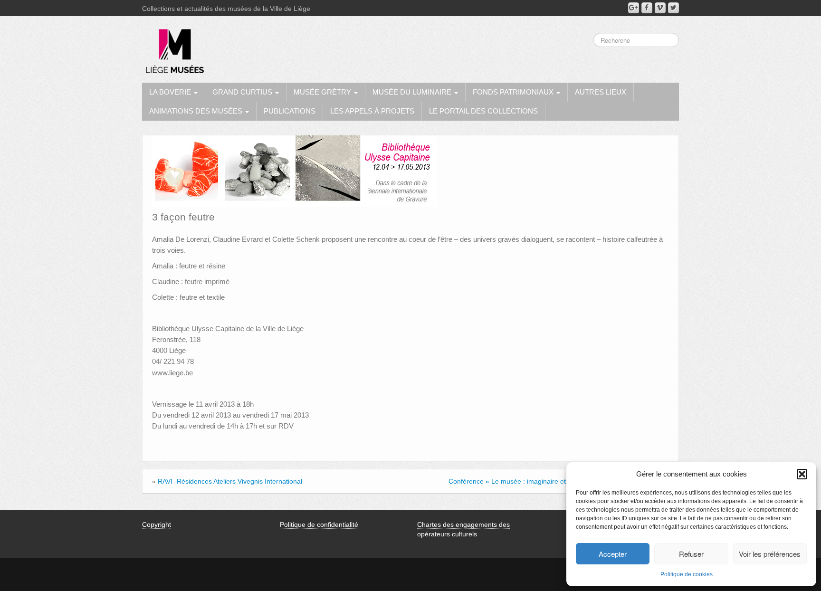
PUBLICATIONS (289, 111)
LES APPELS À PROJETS (372, 111)
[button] (802, 474)
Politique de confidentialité (319, 524)
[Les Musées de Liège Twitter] (673, 7)
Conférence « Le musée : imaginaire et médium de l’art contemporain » (556, 481)
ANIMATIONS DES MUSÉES (196, 111)
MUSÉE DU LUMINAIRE (412, 92)
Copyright (156, 524)
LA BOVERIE (171, 92)
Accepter (613, 554)
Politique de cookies (686, 574)
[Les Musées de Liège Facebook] (646, 7)
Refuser (691, 554)
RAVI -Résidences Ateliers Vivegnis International (230, 481)
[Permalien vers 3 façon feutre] (294, 170)
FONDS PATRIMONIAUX (514, 92)
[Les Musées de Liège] (173, 47)
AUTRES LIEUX (600, 92)
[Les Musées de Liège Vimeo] (660, 7)
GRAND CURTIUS (243, 92)
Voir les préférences (770, 554)
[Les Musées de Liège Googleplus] (633, 7)
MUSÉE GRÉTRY (323, 92)
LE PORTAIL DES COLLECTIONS (483, 111)
